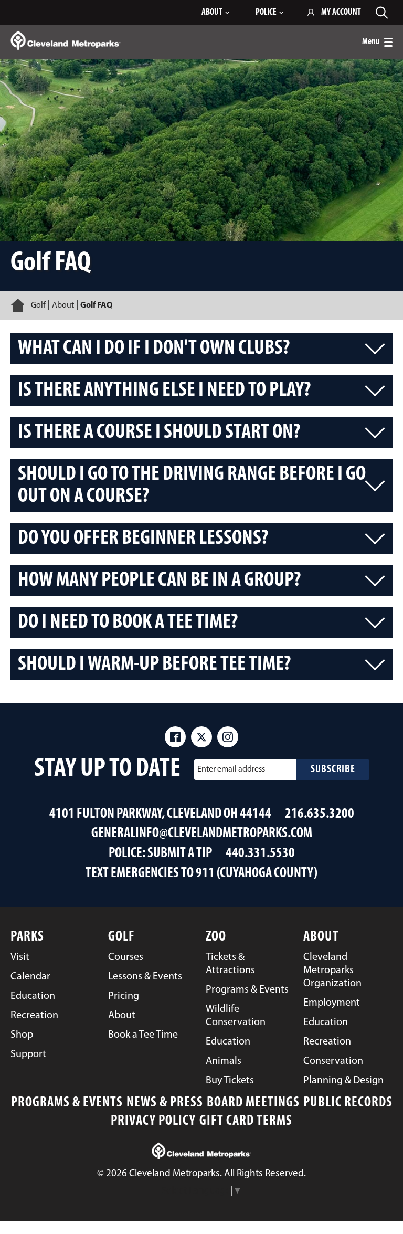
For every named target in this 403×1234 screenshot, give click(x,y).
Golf (38, 305)
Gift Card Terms (245, 1121)
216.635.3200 (319, 814)
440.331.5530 (260, 854)
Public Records (348, 1103)
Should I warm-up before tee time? (154, 664)
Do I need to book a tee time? (128, 622)
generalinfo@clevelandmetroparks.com (201, 834)
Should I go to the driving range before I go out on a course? (192, 485)
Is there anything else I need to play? (164, 390)
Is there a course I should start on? (159, 432)
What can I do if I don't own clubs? (154, 348)
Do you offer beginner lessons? (143, 538)
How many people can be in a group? (159, 580)
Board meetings (253, 1103)
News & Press (164, 1103)
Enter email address (231, 769)
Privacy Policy (153, 1121)
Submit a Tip (179, 854)
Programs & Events (67, 1103)
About (63, 305)
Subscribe (333, 769)
